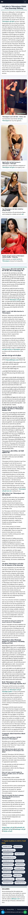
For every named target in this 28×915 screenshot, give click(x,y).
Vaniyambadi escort (8, 853)
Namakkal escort (20, 853)
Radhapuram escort (20, 882)
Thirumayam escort (8, 882)
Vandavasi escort (20, 864)
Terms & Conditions (22, 909)
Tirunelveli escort (19, 868)
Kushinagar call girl (19, 829)
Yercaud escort (18, 846)
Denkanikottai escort (19, 871)
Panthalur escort (7, 846)
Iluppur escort (17, 875)
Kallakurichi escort (7, 868)
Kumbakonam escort (8, 861)
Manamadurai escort (8, 864)
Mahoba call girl (7, 831)
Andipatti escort (7, 875)
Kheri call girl (9, 829)
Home (2, 909)
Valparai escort (20, 879)
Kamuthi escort (7, 871)
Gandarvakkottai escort (9, 850)
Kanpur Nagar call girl (8, 827)
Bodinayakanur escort (8, 879)
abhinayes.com (15, 898)
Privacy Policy (10, 909)
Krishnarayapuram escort (9, 857)
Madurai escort (19, 861)
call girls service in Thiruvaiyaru (11, 349)
